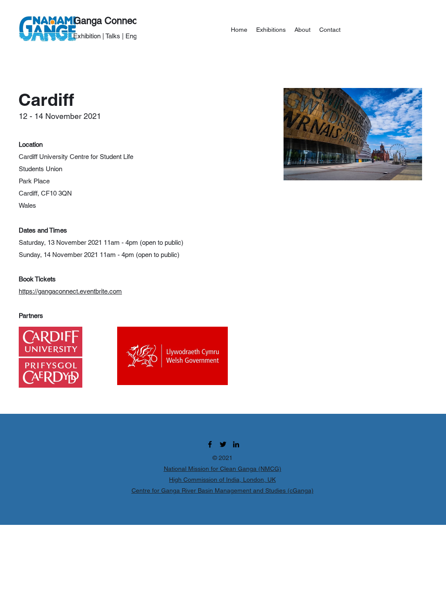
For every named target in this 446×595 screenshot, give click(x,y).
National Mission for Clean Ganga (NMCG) (222, 468)
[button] (271, 29)
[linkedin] (236, 444)
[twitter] (223, 444)
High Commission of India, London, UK (222, 479)
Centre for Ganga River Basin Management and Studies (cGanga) (223, 490)
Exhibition (87, 36)
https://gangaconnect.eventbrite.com (70, 291)
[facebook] (210, 444)
